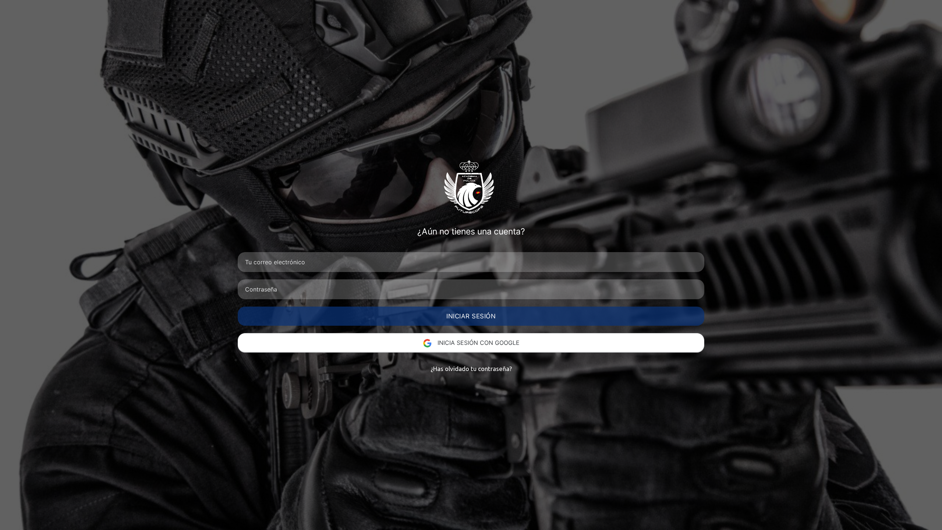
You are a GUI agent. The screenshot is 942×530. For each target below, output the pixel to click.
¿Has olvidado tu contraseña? (471, 368)
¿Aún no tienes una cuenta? (471, 231)
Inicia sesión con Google (478, 342)
